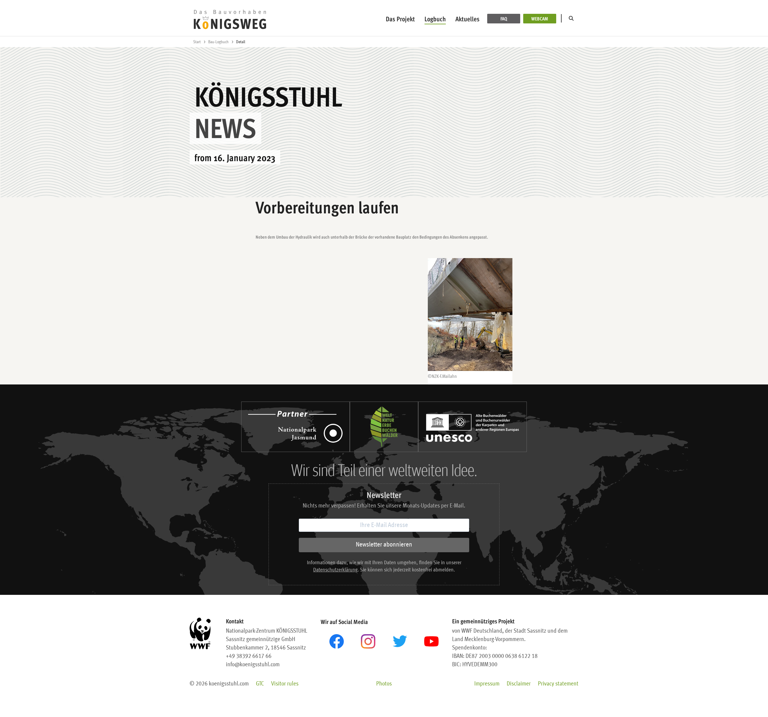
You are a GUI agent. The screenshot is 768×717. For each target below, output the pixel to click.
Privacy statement (558, 684)
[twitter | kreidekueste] (400, 641)
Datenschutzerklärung (335, 570)
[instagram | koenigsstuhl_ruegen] (368, 641)
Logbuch (435, 19)
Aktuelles (467, 19)
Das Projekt (400, 19)
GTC (260, 684)
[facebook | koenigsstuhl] (336, 641)
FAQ (503, 18)
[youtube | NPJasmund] (431, 641)
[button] (572, 18)
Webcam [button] (539, 18)
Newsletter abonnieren (384, 544)
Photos (384, 684)
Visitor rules (284, 684)
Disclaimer (519, 684)
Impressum (487, 684)
